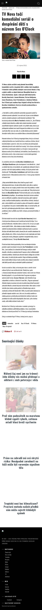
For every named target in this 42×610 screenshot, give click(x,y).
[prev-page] (19, 520)
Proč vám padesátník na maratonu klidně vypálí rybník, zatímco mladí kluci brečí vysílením (21, 419)
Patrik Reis (21, 71)
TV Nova (33, 323)
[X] (19, 77)
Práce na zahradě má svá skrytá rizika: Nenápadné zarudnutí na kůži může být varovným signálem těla (21, 463)
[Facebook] (14, 77)
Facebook (9, 600)
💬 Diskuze (7, 331)
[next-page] (22, 520)
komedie (10, 323)
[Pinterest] (23, 77)
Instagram (19, 600)
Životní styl (11, 8)
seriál (17, 323)
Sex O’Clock (25, 323)
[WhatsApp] (28, 77)
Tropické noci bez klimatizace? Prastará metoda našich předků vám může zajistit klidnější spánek (21, 508)
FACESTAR (4, 8)
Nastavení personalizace (9, 606)
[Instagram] (15, 600)
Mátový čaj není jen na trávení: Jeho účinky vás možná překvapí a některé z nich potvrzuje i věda (21, 377)
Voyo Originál (7, 326)
